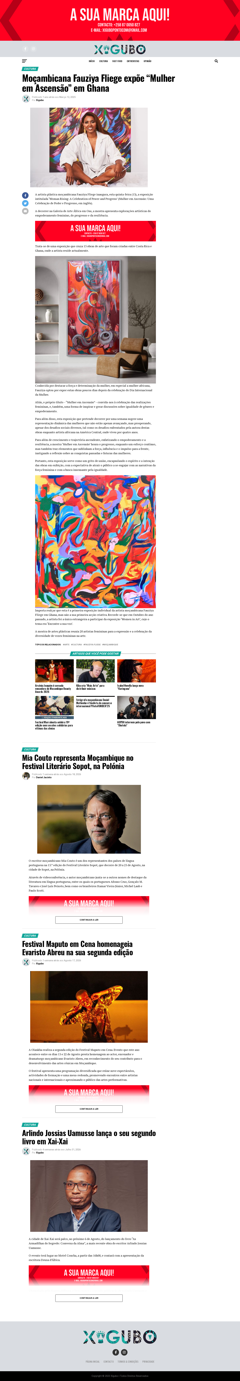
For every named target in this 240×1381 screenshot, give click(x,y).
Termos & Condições (128, 1361)
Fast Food (117, 61)
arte (66, 645)
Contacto (109, 1361)
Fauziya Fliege (93, 645)
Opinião (147, 61)
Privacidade (148, 1361)
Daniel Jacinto (44, 777)
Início (92, 61)
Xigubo (40, 100)
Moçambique (111, 645)
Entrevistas (133, 61)
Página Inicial (93, 1361)
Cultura (103, 61)
